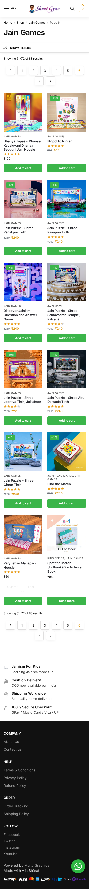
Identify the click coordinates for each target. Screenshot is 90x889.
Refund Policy (15, 785)
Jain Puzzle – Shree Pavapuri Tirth (63, 230)
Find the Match (59, 484)
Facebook (12, 834)
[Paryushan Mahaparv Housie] (23, 534)
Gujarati (12, 587)
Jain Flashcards (60, 475)
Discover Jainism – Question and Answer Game (20, 315)
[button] (82, 8)
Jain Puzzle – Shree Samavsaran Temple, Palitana (64, 315)
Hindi (30, 587)
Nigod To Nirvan (60, 141)
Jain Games (37, 22)
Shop (20, 22)
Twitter (9, 841)
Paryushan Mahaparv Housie (20, 565)
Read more (67, 601)
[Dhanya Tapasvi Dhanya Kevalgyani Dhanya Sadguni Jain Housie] (23, 112)
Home (8, 22)
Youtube (11, 854)
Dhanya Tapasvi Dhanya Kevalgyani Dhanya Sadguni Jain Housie (22, 145)
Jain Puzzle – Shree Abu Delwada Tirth (66, 400)
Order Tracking (16, 806)
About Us (11, 742)
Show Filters (20, 47)
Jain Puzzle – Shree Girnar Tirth (19, 482)
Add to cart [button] (23, 168)
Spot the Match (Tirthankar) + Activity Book (65, 567)
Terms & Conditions (19, 770)
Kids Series (56, 558)
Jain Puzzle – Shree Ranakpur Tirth (19, 230)
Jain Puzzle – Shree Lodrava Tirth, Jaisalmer (22, 400)
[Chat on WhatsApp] (78, 866)
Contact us (13, 749)
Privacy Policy (15, 778)
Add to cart (23, 601)
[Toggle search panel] (72, 8)
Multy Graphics (36, 865)
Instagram (12, 847)
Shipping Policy (16, 814)
